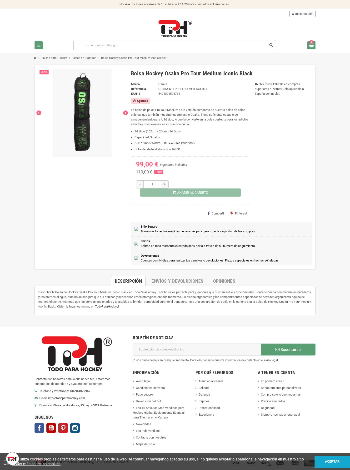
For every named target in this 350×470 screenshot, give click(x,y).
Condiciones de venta (150, 388)
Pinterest (241, 213)
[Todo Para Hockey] (175, 28)
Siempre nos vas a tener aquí (280, 414)
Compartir (218, 213)
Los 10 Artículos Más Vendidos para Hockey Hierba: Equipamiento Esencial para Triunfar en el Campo (159, 412)
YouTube (51, 428)
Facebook (39, 428)
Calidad (204, 388)
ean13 (135, 93)
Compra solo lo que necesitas (281, 394)
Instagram (75, 428)
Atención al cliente (211, 381)
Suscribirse (290, 349)
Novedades (143, 424)
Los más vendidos (148, 431)
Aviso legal (143, 381)
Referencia (138, 89)
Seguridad (268, 408)
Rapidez (204, 401)
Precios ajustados (273, 401)
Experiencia (206, 414)
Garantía (204, 394)
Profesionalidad (209, 408)
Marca (135, 84)
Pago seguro (144, 394)
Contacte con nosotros (151, 437)
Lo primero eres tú (273, 381)
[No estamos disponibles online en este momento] (12, 458)
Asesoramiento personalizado (281, 388)
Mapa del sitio (145, 444)
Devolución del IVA (148, 401)
